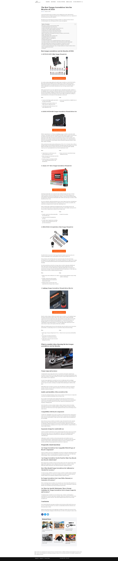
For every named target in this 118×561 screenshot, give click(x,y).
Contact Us (41, 558)
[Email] (48, 514)
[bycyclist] (38, 2)
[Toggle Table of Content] (75, 24)
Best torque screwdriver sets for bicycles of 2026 (50, 25)
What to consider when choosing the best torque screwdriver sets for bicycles (55, 33)
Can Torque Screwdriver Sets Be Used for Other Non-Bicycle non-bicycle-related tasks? (57, 41)
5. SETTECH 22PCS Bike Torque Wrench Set (49, 26)
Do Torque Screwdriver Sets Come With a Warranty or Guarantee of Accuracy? (55, 44)
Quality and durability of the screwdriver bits (49, 35)
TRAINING (48, 1)
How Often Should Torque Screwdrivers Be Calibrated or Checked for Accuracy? (56, 43)
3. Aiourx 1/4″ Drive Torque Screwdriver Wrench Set (51, 29)
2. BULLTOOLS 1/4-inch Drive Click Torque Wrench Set (51, 30)
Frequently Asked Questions (47, 39)
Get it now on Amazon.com (59, 78)
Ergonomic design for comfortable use (49, 38)
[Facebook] (42, 514)
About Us (37, 558)
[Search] (82, 1)
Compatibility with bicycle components (49, 36)
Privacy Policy (47, 558)
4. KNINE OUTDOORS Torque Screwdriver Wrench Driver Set (52, 28)
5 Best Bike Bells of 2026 (58, 542)
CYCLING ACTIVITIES (61, 1)
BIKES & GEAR (69, 1)
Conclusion (44, 48)
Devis (43, 11)
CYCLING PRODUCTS (77, 1)
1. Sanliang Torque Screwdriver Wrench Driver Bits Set (51, 31)
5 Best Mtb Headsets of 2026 (59, 529)
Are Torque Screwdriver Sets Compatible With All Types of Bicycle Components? (56, 40)
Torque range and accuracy (46, 34)
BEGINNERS (53, 1)
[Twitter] (45, 514)
